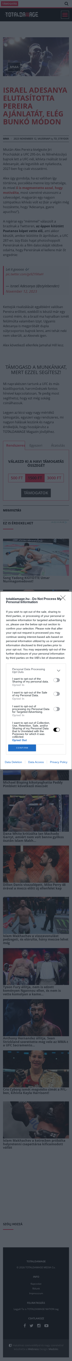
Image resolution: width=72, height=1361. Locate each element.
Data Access (36, 762)
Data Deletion (13, 762)
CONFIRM (22, 748)
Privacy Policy (58, 762)
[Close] (64, 599)
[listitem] (36, 670)
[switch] (56, 680)
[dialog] (36, 680)
